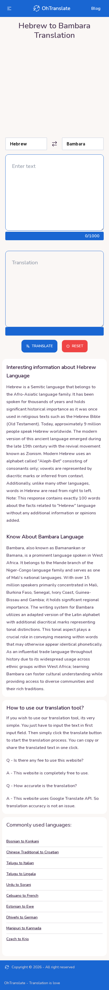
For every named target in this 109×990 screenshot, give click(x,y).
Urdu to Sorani (18, 884)
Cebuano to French (22, 895)
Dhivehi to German (22, 917)
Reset (77, 346)
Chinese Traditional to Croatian (32, 852)
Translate (42, 346)
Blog (96, 8)
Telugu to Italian (20, 863)
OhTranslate (56, 8)
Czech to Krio (17, 939)
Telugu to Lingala (21, 873)
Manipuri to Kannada (23, 928)
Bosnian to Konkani (22, 841)
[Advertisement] (54, 87)
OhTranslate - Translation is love (32, 982)
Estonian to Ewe (20, 906)
